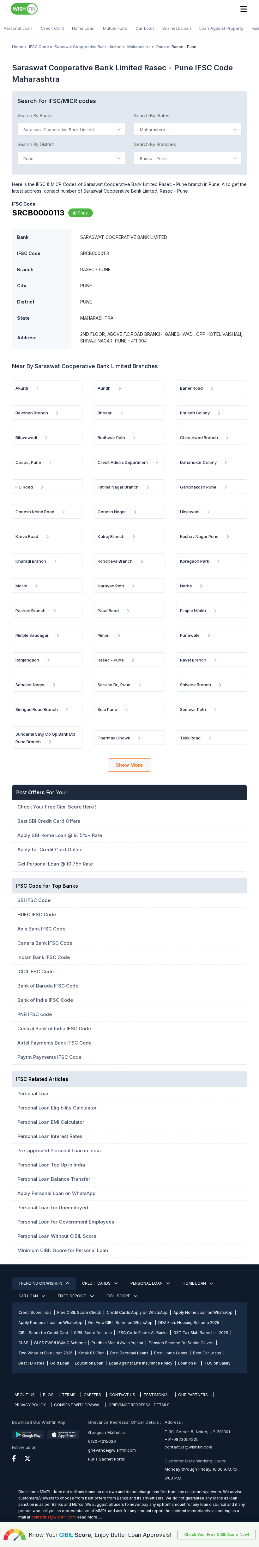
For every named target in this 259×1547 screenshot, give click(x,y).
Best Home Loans (170, 1353)
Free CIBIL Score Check (79, 1312)
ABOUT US (25, 1394)
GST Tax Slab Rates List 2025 (200, 1332)
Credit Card (52, 28)
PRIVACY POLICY (30, 1405)
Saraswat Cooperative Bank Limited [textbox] (58, 129)
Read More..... (89, 1517)
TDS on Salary (217, 1363)
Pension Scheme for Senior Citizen (181, 1342)
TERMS (68, 1394)
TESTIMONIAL (156, 1394)
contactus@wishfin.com (188, 1446)
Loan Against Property (221, 28)
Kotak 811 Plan (91, 1353)
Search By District (35, 144)
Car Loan (145, 28)
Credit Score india (34, 1312)
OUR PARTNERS (193, 1394)
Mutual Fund (115, 28)
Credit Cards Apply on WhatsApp (137, 1312)
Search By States (151, 115)
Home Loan (83, 28)
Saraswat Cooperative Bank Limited (88, 46)
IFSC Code (39, 46)
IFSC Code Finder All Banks (142, 1332)
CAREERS (92, 1394)
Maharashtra (139, 46)
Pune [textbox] (28, 158)
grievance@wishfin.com (112, 1450)
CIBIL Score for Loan (93, 1332)
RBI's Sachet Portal (106, 1458)
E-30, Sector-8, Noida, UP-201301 (197, 1431)
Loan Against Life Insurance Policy (140, 1363)
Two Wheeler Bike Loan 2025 (45, 1353)
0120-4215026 (102, 1441)
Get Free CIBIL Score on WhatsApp (120, 1322)
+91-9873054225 (182, 1439)
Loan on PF (188, 1363)
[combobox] (71, 129)
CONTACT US (122, 1394)
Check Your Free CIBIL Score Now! (216, 1534)
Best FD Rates (31, 1363)
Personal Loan (18, 28)
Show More (129, 765)
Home (17, 46)
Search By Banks (34, 115)
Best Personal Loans (129, 1353)
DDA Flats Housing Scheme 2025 (188, 1322)
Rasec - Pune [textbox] (153, 158)
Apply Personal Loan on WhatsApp (50, 1322)
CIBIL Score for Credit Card (43, 1332)
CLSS (23, 1342)
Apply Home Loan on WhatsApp (202, 1312)
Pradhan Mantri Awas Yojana (117, 1342)
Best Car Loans (207, 1353)
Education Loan (89, 1363)
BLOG (48, 1394)
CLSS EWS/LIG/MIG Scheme (60, 1342)
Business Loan (176, 28)
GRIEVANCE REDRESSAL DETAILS (139, 1405)
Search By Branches (155, 144)
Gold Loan (59, 1363)
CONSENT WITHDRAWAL (77, 1405)
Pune (161, 46)
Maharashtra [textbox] (152, 129)
